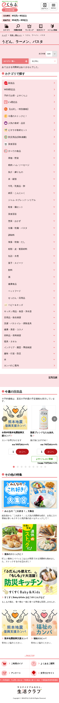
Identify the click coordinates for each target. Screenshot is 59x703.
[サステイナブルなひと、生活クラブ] (29, 693)
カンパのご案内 (11, 365)
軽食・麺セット (16, 35)
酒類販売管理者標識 (50, 680)
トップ (4, 35)
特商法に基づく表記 (32, 680)
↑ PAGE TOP (29, 655)
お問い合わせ (17, 680)
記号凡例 (53, 377)
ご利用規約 (5, 680)
